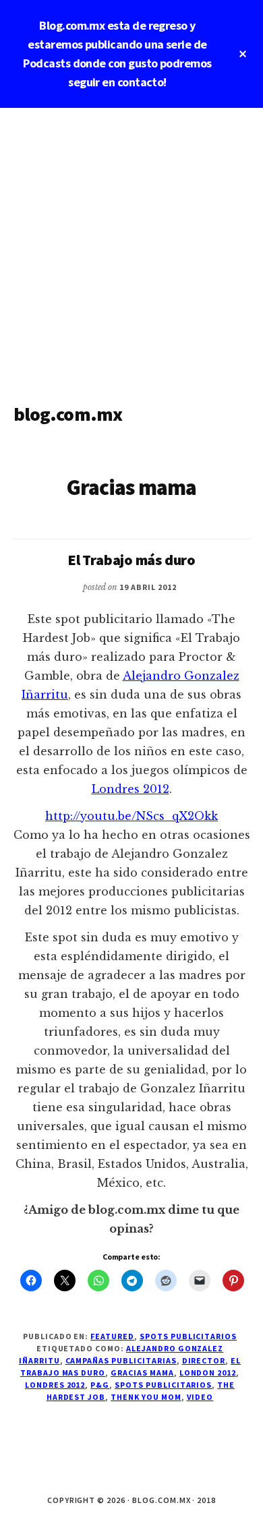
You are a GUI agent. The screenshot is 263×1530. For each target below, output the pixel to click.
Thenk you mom (146, 1397)
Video (200, 1397)
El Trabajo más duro (131, 559)
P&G (99, 1385)
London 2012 (208, 1372)
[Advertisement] (131, 246)
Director (204, 1360)
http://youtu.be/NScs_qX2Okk (131, 816)
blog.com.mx (68, 414)
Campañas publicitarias (121, 1360)
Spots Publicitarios (188, 1336)
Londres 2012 (130, 789)
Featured (112, 1336)
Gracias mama (142, 1372)
